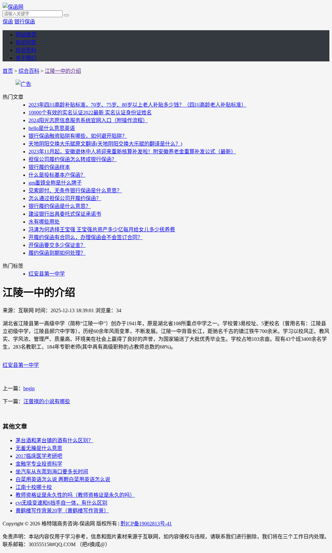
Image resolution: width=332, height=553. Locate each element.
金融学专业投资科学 (39, 464)
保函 (8, 21)
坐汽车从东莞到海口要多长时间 (52, 471)
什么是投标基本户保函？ (57, 175)
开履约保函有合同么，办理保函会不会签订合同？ (86, 237)
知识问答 (26, 42)
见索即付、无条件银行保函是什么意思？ (75, 190)
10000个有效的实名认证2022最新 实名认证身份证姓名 (90, 112)
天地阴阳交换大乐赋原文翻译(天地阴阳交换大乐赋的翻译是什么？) (105, 144)
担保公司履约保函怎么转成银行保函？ (73, 159)
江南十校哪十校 (34, 487)
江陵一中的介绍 (63, 71)
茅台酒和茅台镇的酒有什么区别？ (54, 440)
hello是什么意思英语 (52, 128)
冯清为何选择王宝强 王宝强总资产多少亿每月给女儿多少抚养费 (102, 229)
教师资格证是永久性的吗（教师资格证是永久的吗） (75, 495)
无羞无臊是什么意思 (39, 448)
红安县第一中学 (47, 273)
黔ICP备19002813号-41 (146, 523)
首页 (8, 71)
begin (29, 388)
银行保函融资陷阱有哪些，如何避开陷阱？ (78, 136)
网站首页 (26, 34)
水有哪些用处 (44, 222)
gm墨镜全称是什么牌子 (55, 183)
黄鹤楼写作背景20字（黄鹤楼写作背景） (62, 510)
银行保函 (24, 21)
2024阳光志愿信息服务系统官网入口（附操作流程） (88, 120)
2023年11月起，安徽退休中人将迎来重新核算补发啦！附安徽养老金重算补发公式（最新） (132, 151)
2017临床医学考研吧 (39, 456)
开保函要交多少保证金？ (57, 245)
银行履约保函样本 (49, 167)
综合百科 (26, 50)
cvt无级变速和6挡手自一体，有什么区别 (61, 503)
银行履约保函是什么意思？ (60, 206)
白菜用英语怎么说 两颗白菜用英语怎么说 (63, 479)
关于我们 (26, 58)
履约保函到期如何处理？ (57, 253)
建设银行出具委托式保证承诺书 (65, 214)
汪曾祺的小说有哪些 (46, 401)
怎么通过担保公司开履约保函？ (65, 198)
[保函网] (13, 7)
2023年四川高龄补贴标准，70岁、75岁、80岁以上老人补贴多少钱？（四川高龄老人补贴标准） (137, 105)
